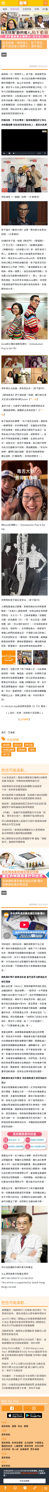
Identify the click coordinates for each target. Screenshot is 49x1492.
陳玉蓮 (29, 744)
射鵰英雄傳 (9, 749)
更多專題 (34, 1449)
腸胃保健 (28, 1445)
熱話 (20, 1426)
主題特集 (27, 9)
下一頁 (33, 399)
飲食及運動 (17, 1442)
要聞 (14, 1426)
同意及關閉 (24, 1480)
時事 (37, 9)
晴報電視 (14, 9)
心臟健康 (18, 1445)
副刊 (44, 9)
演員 (32, 749)
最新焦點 (5, 1426)
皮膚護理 (24, 1449)
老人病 (15, 1449)
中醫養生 (39, 1442)
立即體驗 (24, 719)
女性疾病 (5, 1449)
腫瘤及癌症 (6, 1445)
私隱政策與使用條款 (29, 1473)
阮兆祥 (18, 744)
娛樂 (4, 54)
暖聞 (26, 1426)
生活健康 (28, 1442)
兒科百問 (39, 1445)
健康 (5, 9)
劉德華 (7, 744)
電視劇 (22, 749)
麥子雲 (7, 754)
